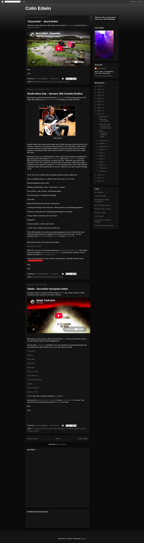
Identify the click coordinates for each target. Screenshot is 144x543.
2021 (99, 92)
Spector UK (55, 236)
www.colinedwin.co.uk (48, 254)
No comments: (55, 78)
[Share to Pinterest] (75, 79)
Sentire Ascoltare (32, 388)
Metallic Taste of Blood (103, 209)
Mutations (30, 431)
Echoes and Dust (32, 371)
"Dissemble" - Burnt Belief (42, 21)
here (64, 339)
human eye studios (55, 81)
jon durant (65, 81)
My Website (99, 192)
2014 (99, 114)
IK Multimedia (69, 236)
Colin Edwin (38, 8)
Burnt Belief (36, 81)
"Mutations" (42, 345)
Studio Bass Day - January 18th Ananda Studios (55, 93)
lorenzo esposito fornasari (77, 428)
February (102, 168)
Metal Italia (30, 367)
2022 (99, 89)
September (103, 146)
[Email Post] (62, 78)
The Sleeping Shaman (34, 380)
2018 (99, 101)
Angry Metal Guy (32, 375)
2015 (99, 111)
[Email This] (67, 79)
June (101, 156)
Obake (62, 293)
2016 (99, 108)
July (100, 153)
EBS (39, 236)
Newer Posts (32, 439)
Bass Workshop (49, 277)
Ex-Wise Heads (100, 212)
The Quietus (31, 351)
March (101, 165)
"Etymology (70, 25)
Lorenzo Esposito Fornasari (46, 400)
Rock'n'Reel (31, 359)
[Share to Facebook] (73, 79)
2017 (99, 104)
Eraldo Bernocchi (68, 400)
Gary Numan (73, 158)
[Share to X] (71, 79)
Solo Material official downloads (102, 200)
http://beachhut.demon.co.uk (52, 252)
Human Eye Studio (33, 27)
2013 (99, 175)
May (101, 159)
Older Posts (83, 439)
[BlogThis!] (69, 79)
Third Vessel (99, 216)
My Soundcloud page (102, 205)
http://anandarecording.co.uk (68, 250)
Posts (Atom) (62, 444)
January (102, 171)
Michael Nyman (54, 158)
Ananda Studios (51, 99)
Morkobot (59, 402)
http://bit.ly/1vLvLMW (34, 246)
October (102, 143)
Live (66, 428)
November (103, 140)
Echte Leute (31, 363)
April (101, 162)
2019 (99, 98)
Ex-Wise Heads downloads (104, 225)
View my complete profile (103, 76)
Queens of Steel (32, 392)
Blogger (83, 538)
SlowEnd (30, 355)
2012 (99, 178)
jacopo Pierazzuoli (58, 428)
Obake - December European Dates (47, 288)
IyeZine (29, 384)
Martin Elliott (61, 97)
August (102, 149)
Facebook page (100, 196)
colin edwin (44, 81)
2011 (99, 181)
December (103, 116)
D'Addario (45, 236)
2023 (99, 86)
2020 (99, 95)
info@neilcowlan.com (35, 260)
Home (57, 439)
